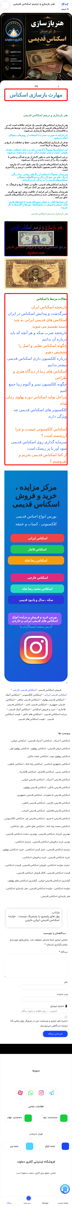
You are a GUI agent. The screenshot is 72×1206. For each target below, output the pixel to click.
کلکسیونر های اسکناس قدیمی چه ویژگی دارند (40, 413)
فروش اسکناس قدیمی (34, 865)
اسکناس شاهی (15, 764)
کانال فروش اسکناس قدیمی (31, 873)
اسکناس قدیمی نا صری (58, 818)
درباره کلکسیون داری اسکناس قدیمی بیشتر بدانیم (37, 361)
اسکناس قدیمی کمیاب (33, 810)
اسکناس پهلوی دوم (60, 756)
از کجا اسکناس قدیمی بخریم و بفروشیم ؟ (43, 458)
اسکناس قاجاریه (28, 771)
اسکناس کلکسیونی (14, 818)
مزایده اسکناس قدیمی (41, 888)
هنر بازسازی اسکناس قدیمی (56, 896)
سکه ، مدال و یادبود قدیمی (36, 600)
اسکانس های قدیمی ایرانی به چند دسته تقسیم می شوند (40, 323)
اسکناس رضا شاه (36, 560)
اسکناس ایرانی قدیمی (59, 748)
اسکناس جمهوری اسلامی (57, 764)
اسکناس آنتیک (62, 740)
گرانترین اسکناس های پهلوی (22, 880)
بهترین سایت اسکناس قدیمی (21, 834)
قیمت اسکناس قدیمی (59, 873)
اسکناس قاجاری (46, 771)
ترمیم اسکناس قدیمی (58, 849)
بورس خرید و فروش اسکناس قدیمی (51, 841)
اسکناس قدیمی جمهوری (30, 795)
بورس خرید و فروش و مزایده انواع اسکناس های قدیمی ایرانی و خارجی (35, 618)
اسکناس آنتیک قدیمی (40, 740)
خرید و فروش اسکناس (34, 857)
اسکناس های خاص (35, 826)
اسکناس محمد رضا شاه (37, 588)
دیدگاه (63, 952)
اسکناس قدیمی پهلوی (35, 787)
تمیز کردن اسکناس (35, 849)
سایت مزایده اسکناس (59, 865)
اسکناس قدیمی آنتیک (58, 779)
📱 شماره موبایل (59, 1006)
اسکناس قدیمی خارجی (24, 689)
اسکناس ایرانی (37, 538)
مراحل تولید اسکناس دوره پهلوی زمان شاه (36, 400)
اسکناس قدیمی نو (35, 818)
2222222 (50, 1118)
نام (66, 982)
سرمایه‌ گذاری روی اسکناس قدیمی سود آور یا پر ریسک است (39, 445)
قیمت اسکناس (13, 865)
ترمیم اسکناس (23, 841)
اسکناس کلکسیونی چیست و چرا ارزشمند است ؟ (41, 432)
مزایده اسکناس (62, 888)
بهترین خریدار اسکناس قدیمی (54, 834)
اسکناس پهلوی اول (19, 748)
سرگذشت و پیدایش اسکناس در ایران (37, 313)
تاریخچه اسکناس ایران (49, 307)
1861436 (14, 1118)
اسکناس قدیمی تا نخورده (57, 795)
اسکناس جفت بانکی (38, 756)
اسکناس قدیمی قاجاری (58, 810)
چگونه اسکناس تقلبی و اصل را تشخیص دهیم (43, 348)
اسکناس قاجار (37, 549)
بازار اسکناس (17, 826)
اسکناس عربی (63, 771)
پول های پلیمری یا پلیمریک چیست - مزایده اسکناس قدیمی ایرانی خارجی (34, 918)
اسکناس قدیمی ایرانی (55, 694)
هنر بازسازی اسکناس (17, 888)
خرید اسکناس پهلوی (13, 849)
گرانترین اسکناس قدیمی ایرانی (54, 880)
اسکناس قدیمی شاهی (34, 803)
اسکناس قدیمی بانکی (59, 787)
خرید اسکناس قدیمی (59, 857)
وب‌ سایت (62, 994)
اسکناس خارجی (37, 577)
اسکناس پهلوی (38, 748)
